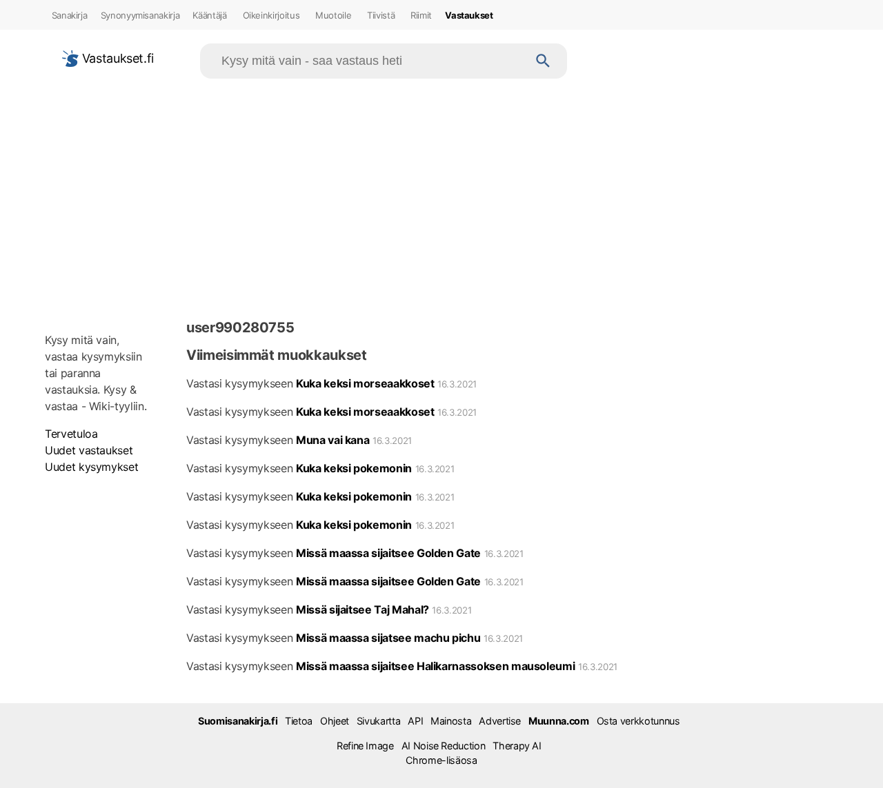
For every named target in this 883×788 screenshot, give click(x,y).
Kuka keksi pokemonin (354, 468)
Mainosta (450, 721)
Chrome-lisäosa (441, 760)
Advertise (500, 721)
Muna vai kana (332, 440)
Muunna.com (558, 721)
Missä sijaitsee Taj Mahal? (362, 609)
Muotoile (333, 15)
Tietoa (298, 721)
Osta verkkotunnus (638, 721)
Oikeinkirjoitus (271, 15)
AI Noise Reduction (443, 745)
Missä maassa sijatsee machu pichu (388, 638)
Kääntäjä (209, 15)
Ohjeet (334, 721)
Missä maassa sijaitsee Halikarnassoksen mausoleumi (435, 666)
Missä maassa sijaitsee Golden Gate (388, 553)
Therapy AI (517, 745)
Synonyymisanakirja (140, 15)
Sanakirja (70, 15)
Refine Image (365, 745)
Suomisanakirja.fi (237, 721)
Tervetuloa (71, 434)
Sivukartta (378, 721)
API (415, 721)
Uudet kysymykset (91, 467)
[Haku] (543, 61)
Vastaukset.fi (116, 58)
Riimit (421, 15)
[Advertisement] (441, 195)
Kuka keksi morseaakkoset (365, 383)
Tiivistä (381, 15)
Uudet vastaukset (88, 450)
